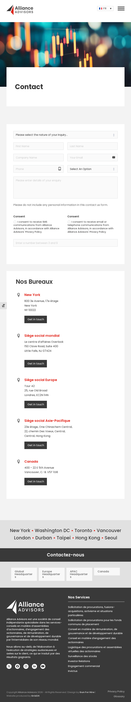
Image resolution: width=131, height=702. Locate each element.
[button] (121, 8)
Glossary (119, 696)
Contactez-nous (65, 555)
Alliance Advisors (27, 692)
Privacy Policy (116, 691)
